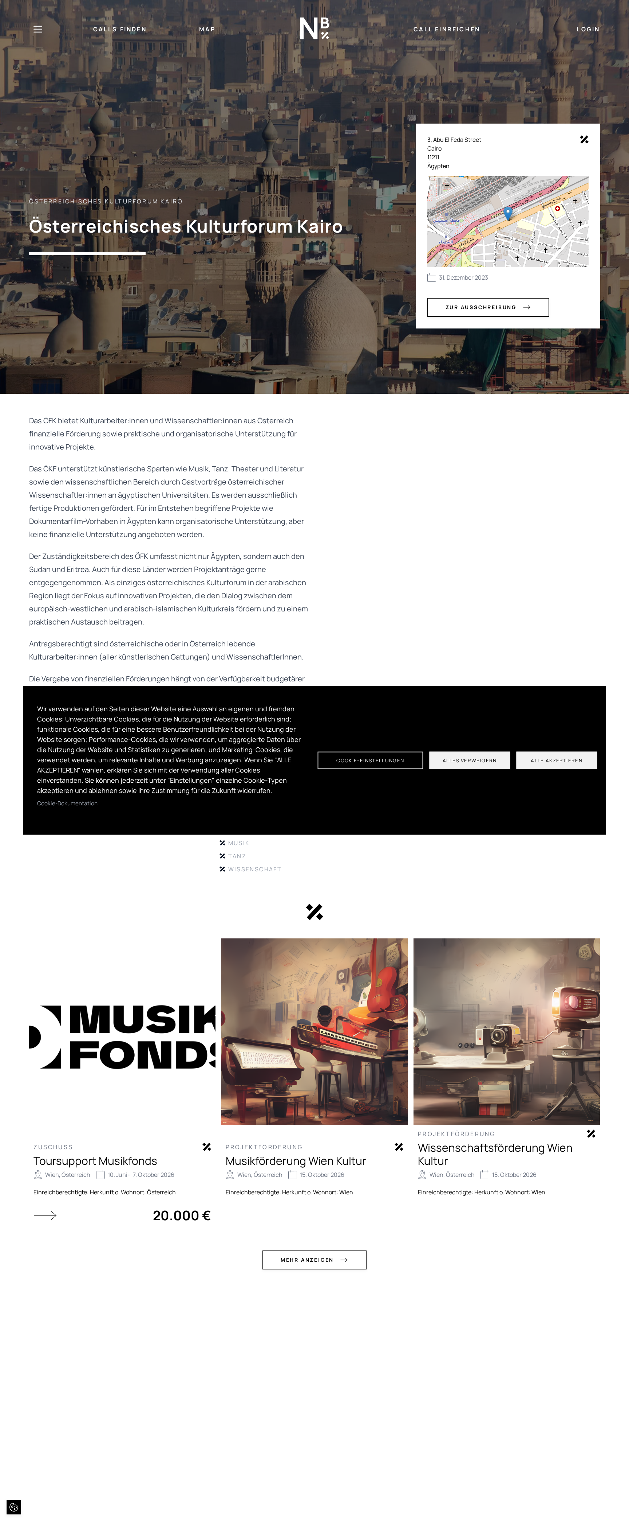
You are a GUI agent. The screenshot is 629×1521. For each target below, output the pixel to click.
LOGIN (588, 29)
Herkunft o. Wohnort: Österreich (133, 1192)
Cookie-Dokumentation (67, 803)
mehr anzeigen (307, 1259)
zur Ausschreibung (481, 307)
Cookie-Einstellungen (370, 760)
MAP (207, 29)
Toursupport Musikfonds (95, 1160)
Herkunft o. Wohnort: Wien (317, 1192)
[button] (508, 213)
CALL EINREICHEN (447, 29)
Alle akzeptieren (556, 760)
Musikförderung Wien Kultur (296, 1160)
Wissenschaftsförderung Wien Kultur (495, 1154)
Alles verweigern (470, 760)
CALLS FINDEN (120, 29)
